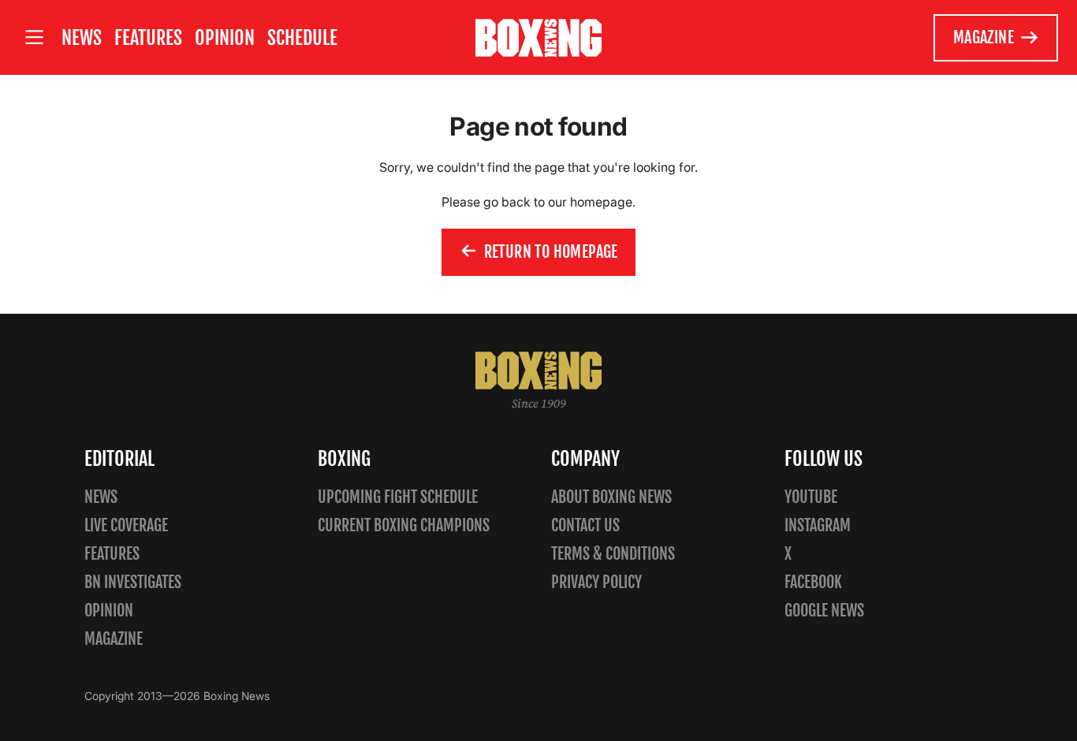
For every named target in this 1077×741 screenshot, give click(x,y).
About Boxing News (611, 497)
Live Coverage (126, 525)
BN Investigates (132, 582)
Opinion (225, 38)
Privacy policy (596, 582)
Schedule (302, 38)
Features (148, 38)
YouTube (810, 497)
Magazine (983, 37)
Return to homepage (551, 252)
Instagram (817, 525)
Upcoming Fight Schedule (398, 497)
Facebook (813, 582)
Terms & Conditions (613, 554)
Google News (824, 610)
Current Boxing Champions (404, 525)
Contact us (585, 525)
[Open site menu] (34, 37)
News (81, 38)
